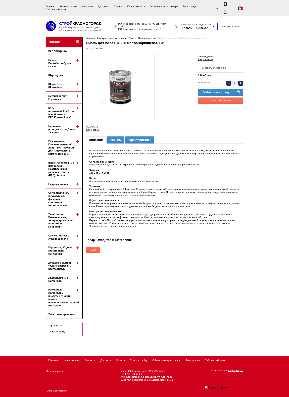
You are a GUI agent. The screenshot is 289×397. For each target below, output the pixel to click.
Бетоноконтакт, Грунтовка (57, 97)
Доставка (103, 6)
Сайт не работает (56, 9)
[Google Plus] (98, 129)
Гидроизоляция (58, 184)
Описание (96, 140)
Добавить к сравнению (213, 67)
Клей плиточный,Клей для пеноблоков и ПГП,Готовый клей (61, 113)
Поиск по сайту (136, 6)
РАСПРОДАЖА (57, 51)
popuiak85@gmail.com (133, 371)
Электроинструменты (61, 314)
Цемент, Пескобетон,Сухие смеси (59, 63)
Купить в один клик (220, 100)
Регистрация (190, 6)
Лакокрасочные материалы (112, 38)
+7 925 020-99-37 (194, 28)
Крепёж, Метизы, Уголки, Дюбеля (58, 237)
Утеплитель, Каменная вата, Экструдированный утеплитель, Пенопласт (60, 220)
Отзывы (115, 140)
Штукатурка (55, 75)
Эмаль (132, 38)
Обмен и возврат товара (164, 6)
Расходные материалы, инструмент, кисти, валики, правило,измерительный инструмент (63, 297)
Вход (225, 4)
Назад (93, 250)
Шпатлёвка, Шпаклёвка (55, 86)
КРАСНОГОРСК (80, 23)
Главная (50, 6)
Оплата (118, 6)
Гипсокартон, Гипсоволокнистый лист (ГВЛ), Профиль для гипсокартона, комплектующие (61, 147)
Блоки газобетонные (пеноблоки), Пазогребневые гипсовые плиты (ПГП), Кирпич (61, 169)
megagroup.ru (235, 370)
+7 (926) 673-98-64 (131, 374)
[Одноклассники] (91, 129)
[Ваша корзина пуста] (239, 8)
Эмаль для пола (147, 38)
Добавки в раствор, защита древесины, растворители (60, 265)
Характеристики (139, 140)
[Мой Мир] (95, 129)
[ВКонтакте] (87, 129)
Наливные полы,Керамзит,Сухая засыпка (61, 129)
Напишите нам (68, 6)
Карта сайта (55, 325)
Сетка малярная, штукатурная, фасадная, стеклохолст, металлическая (58, 199)
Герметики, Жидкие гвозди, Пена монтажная (60, 250)
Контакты (87, 6)
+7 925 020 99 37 (155, 371)
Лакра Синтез (205, 59)
